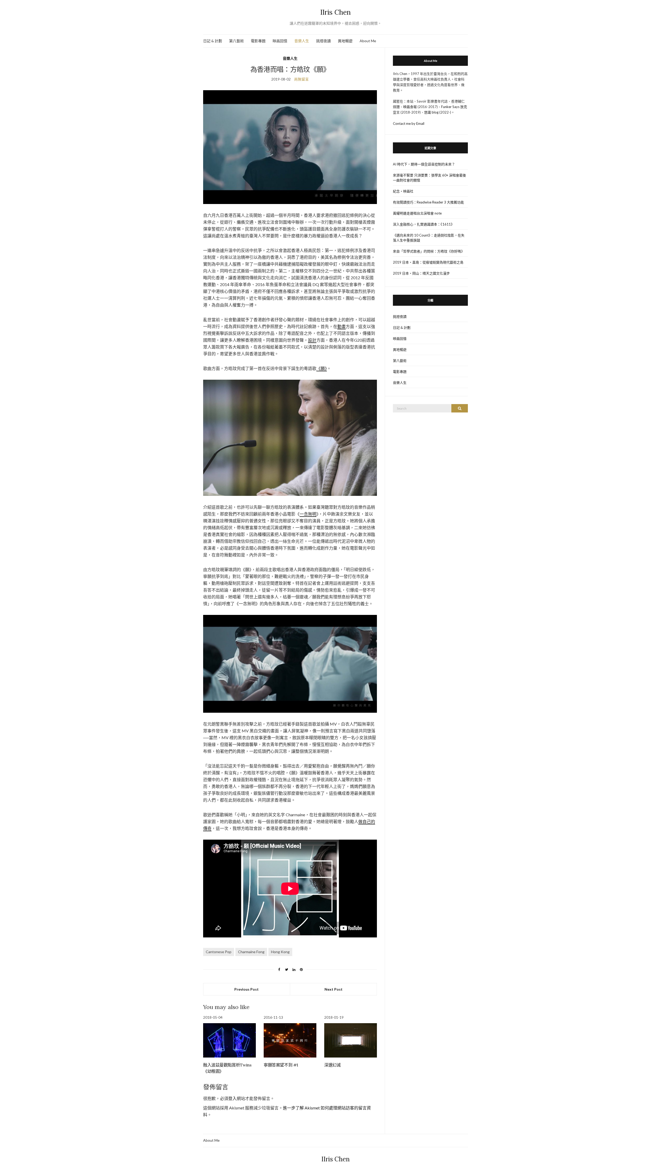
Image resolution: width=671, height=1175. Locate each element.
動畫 (341, 326)
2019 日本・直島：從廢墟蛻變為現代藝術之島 (428, 262)
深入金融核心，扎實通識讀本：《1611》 (423, 224)
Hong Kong (280, 951)
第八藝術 (236, 41)
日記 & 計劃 (212, 41)
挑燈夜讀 (323, 41)
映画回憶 (280, 41)
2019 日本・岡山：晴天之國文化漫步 (421, 273)
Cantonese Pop (218, 951)
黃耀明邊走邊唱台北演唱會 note (417, 213)
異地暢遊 (345, 41)
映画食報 (410, 107)
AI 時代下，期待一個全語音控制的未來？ (424, 164)
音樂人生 (301, 41)
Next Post (333, 989)
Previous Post (246, 989)
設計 (312, 339)
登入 (232, 1098)
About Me (368, 41)
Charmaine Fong (251, 951)
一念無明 (308, 513)
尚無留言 (301, 79)
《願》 (321, 368)
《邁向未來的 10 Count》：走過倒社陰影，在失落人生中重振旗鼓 (428, 237)
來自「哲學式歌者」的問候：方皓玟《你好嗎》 (428, 251)
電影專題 (258, 41)
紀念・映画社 (403, 191)
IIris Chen (335, 12)
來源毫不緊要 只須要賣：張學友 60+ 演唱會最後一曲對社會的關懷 (429, 177)
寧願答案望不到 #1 (281, 1064)
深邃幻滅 (332, 1064)
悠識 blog (431, 112)
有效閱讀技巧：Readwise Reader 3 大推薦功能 (428, 202)
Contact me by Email (408, 123)
